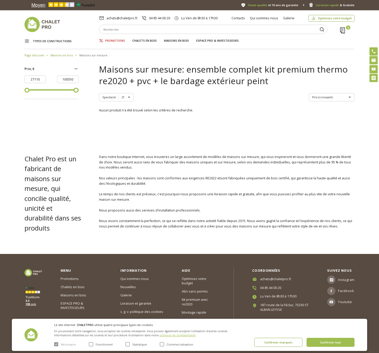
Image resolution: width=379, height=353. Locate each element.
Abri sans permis (195, 291)
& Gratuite (335, 5)
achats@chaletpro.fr (122, 18)
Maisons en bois (176, 40)
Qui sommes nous (264, 18)
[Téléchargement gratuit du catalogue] (373, 69)
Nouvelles (128, 287)
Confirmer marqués (278, 342)
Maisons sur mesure (93, 55)
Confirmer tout (330, 342)
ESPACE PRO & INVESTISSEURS (217, 40)
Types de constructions (52, 41)
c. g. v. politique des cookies (141, 311)
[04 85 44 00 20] (373, 51)
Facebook (346, 290)
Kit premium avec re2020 (195, 301)
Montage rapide (194, 312)
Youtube (345, 301)
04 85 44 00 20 (159, 18)
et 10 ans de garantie (273, 5)
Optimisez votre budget (335, 18)
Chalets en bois (144, 40)
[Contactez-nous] (373, 60)
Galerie (288, 18)
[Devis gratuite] (373, 78)
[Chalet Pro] (61, 24)
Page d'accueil (34, 55)
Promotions (115, 40)
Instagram (346, 279)
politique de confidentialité (177, 335)
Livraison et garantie (135, 303)
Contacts (238, 18)
